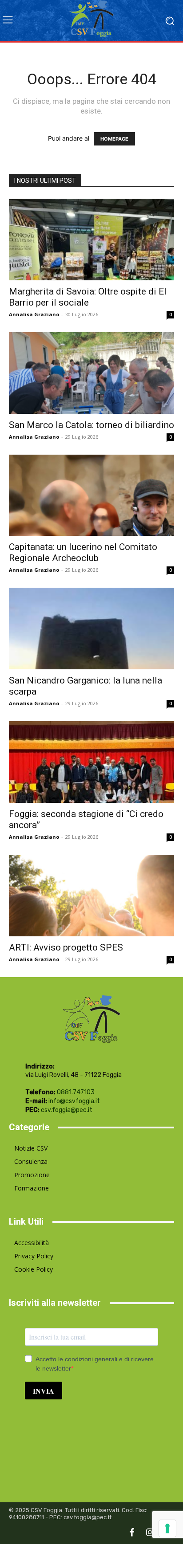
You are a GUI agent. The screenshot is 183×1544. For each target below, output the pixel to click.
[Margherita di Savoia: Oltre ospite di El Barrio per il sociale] (91, 239)
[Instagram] (149, 1533)
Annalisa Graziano (34, 314)
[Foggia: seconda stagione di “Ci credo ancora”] (91, 762)
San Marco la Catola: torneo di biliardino (91, 425)
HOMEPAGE (114, 139)
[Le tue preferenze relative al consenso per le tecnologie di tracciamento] (167, 1528)
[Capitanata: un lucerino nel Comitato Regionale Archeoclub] (91, 495)
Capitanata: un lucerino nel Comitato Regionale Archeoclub (83, 552)
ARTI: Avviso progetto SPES (66, 947)
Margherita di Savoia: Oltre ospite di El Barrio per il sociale (88, 297)
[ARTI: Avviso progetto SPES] (91, 895)
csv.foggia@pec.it (66, 1110)
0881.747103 (76, 1092)
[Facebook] (132, 1533)
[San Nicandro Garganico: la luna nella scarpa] (91, 628)
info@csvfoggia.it (74, 1101)
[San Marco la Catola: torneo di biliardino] (91, 373)
